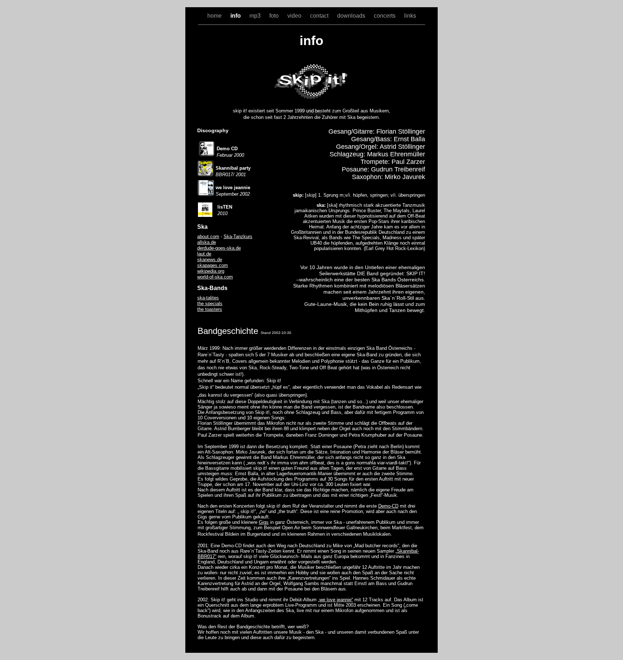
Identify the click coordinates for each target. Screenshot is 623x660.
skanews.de (209, 259)
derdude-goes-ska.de (219, 248)
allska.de (206, 242)
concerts (385, 16)
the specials (209, 303)
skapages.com (212, 265)
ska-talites (208, 297)
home (215, 16)
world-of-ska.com (215, 277)
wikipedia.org (210, 271)
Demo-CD (388, 506)
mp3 (255, 16)
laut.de (204, 254)
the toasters (209, 309)
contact (320, 16)
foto (274, 16)
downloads (352, 16)
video (295, 16)
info (236, 16)
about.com (208, 236)
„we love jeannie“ (335, 599)
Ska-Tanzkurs (238, 236)
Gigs (264, 522)
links (410, 16)
